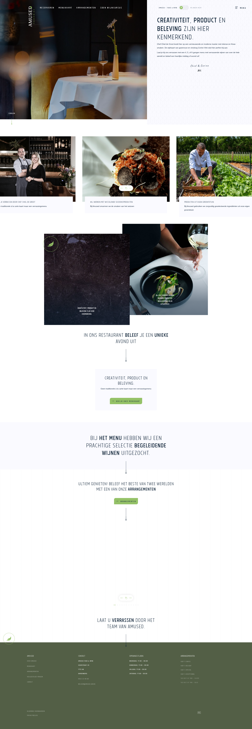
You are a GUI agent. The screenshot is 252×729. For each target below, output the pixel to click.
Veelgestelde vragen (35, 677)
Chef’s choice (186, 661)
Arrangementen (33, 671)
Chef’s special (186, 670)
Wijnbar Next (196, 8)
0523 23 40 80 (83, 679)
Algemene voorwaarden (36, 711)
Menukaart (31, 666)
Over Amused (31, 661)
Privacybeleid (32, 715)
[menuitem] (47, 7)
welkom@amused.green (86, 684)
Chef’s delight (186, 666)
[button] (122, 188)
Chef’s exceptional (188, 674)
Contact (30, 682)
